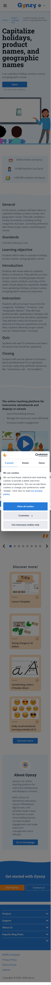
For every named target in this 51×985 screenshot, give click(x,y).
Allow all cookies (25, 506)
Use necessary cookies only (25, 524)
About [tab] (42, 463)
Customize (24, 515)
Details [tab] (25, 463)
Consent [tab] (9, 463)
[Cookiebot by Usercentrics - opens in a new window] (36, 455)
